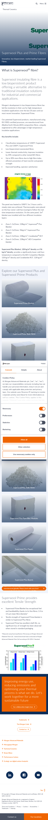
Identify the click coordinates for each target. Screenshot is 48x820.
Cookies (25, 806)
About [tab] (39, 370)
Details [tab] (24, 370)
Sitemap (13, 808)
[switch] (42, 415)
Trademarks (5, 808)
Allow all (24, 440)
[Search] (37, 3)
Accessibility (33, 806)
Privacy (19, 806)
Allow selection (24, 447)
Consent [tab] (8, 370)
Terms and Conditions (8, 806)
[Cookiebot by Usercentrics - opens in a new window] (35, 363)
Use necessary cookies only (24, 454)
